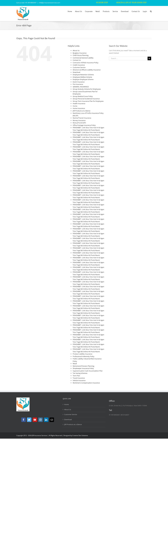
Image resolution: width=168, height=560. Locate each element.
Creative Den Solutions (80, 435)
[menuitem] (71, 11)
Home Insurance (79, 108)
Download (76, 72)
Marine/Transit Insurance (82, 118)
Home (75, 106)
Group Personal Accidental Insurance (86, 99)
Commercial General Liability (83, 58)
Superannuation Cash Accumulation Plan (88, 371)
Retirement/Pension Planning (83, 366)
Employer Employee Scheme (83, 79)
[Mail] (52, 419)
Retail (75, 363)
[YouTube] (35, 419)
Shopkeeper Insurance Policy (83, 368)
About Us (76, 50)
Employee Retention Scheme (83, 74)
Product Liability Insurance (82, 354)
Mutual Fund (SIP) (79, 123)
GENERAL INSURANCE (81, 87)
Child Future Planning (80, 55)
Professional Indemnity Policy (83, 356)
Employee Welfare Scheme (82, 77)
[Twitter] (29, 419)
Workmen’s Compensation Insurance (86, 383)
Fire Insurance (78, 84)
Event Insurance (78, 82)
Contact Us (77, 60)
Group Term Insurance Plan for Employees (88, 101)
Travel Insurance (79, 378)
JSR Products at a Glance (81, 111)
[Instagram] (40, 419)
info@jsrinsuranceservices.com (49, 3)
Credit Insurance (79, 65)
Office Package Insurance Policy (84, 125)
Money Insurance (79, 120)
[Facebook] (23, 419)
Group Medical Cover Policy (83, 96)
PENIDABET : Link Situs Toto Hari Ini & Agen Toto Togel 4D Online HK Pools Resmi (88, 128)
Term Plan (76, 376)
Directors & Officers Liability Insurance (86, 70)
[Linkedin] (46, 419)
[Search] (151, 11)
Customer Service (79, 67)
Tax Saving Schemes (80, 373)
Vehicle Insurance (79, 380)
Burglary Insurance (79, 53)
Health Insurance (79, 103)
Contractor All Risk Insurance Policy (85, 62)
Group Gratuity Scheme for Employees (87, 89)
